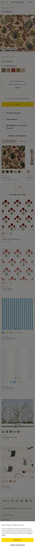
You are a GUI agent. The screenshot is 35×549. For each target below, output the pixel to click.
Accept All (17, 540)
